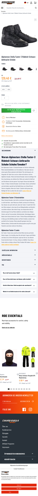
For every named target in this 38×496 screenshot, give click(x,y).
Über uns (5, 426)
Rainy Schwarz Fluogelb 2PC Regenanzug (27, 377)
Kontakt (4, 440)
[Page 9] (29, 389)
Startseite (3, 11)
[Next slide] (35, 35)
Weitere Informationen (7, 135)
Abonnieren (25, 401)
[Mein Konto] (31, 3)
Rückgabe (5, 433)
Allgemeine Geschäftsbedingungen (19, 465)
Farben (3, 64)
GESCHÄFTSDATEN (9, 459)
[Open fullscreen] (19, 36)
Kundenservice (6, 430)
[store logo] (8, 2)
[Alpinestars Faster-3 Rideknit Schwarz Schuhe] (13, 69)
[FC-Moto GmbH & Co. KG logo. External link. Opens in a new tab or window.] (5, 472)
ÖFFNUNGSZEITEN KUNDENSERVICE (14, 454)
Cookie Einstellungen (19, 469)
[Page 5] (19, 389)
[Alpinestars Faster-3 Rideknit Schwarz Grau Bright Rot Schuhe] (30, 69)
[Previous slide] (3, 35)
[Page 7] (24, 389)
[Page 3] (14, 389)
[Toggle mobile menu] (2, 8)
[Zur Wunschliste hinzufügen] (34, 110)
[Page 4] (16, 389)
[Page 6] (22, 389)
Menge (3, 95)
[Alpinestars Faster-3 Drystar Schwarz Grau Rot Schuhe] (4, 69)
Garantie (4, 437)
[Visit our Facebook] (24, 409)
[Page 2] (11, 389)
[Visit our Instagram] (30, 409)
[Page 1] (9, 389)
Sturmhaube (3, 377)
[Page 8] (27, 389)
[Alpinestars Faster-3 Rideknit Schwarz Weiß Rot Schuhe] (21, 69)
